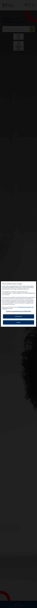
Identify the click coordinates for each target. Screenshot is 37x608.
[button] (18, 311)
